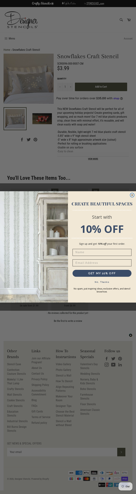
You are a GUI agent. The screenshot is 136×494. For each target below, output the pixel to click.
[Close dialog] (132, 195)
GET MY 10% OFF (102, 273)
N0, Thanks (102, 282)
